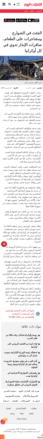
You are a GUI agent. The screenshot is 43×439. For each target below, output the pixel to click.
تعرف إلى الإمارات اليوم (29, 391)
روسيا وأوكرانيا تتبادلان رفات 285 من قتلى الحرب (21, 336)
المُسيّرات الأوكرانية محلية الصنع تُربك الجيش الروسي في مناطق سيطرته (21, 383)
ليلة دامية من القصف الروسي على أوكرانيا (22, 345)
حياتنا (22, 413)
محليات (34, 408)
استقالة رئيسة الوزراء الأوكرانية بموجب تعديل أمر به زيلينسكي (20, 354)
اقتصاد (8, 408)
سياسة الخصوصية (12, 396)
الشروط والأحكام (30, 396)
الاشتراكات (25, 401)
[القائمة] (9, 4)
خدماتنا (6, 401)
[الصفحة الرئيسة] (33, 3)
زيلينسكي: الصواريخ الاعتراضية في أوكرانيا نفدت (22, 374)
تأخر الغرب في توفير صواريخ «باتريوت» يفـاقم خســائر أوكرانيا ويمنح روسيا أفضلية (20, 364)
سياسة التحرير (10, 391)
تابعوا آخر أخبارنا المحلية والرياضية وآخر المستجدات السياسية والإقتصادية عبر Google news (20, 314)
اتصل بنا (36, 401)
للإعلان (15, 401)
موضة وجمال (22, 419)
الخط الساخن (21, 408)
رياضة (12, 413)
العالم (31, 413)
